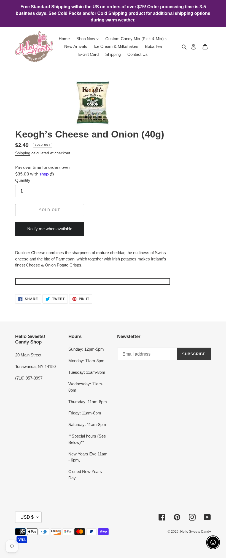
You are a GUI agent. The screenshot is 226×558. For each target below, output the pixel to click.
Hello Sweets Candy (195, 532)
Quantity (22, 180)
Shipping (22, 153)
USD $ (27, 517)
